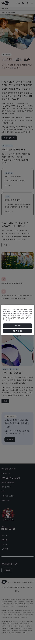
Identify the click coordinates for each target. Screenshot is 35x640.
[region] (17, 320)
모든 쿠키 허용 (17, 331)
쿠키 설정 (17, 325)
